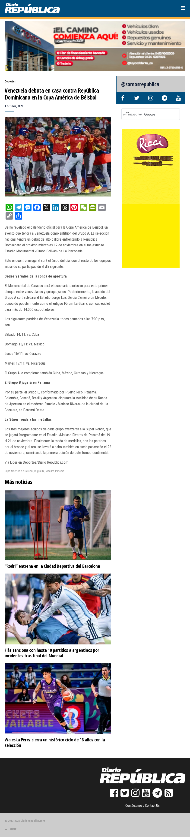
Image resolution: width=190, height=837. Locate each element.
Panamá (59, 471)
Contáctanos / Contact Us (142, 805)
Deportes (10, 81)
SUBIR (13, 829)
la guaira (39, 471)
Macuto (50, 471)
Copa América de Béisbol (19, 471)
